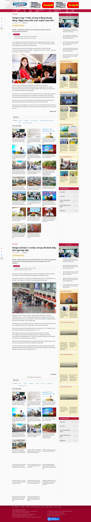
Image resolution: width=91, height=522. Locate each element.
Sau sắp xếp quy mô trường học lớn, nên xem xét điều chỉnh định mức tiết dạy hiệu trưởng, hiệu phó (70, 37)
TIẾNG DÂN (62, 192)
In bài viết (16, 117)
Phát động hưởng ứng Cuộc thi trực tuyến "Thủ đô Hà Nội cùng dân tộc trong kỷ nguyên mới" (33, 219)
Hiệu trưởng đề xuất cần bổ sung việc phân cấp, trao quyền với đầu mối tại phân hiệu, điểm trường (70, 50)
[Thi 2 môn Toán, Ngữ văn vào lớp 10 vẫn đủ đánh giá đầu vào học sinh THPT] (34, 196)
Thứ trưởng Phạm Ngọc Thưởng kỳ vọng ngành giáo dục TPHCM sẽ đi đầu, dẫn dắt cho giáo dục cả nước (18, 156)
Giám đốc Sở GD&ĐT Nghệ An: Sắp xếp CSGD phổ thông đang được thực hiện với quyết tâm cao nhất (49, 203)
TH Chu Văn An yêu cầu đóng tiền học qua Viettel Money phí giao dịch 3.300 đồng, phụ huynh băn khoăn (34, 140)
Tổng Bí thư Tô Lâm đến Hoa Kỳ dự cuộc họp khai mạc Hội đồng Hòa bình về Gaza (64, 84)
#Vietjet (19, 122)
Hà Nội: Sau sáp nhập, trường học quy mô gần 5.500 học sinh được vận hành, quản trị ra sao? (18, 172)
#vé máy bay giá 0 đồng (27, 122)
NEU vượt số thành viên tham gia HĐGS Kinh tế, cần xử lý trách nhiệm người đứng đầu (73, 148)
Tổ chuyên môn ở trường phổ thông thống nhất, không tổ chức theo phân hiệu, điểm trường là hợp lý (70, 30)
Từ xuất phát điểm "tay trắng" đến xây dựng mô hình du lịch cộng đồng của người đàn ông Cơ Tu (73, 181)
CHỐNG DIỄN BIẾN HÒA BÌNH (65, 206)
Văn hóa (67, 10)
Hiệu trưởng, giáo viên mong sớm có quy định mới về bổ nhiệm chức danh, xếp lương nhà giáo (19, 140)
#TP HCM (37, 383)
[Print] (1, 28)
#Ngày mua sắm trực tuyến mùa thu (47, 120)
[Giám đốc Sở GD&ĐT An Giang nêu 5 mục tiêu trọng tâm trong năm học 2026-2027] (49, 149)
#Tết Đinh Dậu (49, 383)
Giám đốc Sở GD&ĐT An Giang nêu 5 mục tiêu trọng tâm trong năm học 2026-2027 (48, 156)
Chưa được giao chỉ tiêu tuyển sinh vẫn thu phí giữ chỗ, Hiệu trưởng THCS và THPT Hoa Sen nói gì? (33, 235)
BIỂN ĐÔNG (62, 210)
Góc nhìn (30, 10)
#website (20, 120)
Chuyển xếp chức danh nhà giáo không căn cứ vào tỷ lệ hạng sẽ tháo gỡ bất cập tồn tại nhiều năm (18, 235)
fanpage (53, 519)
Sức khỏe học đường (57, 10)
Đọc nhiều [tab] (68, 14)
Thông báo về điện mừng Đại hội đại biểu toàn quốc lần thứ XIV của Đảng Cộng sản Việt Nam (73, 84)
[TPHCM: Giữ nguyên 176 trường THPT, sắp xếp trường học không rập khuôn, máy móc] (19, 212)
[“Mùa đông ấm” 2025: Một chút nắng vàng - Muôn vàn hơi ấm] (73, 109)
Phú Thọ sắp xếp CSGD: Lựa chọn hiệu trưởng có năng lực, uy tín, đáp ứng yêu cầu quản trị (71, 56)
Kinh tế (73, 10)
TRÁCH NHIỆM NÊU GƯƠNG (66, 124)
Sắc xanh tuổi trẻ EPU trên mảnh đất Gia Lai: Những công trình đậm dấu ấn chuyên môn (68, 102)
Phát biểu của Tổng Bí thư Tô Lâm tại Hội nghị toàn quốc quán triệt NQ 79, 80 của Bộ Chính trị (68, 71)
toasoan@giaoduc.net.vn (55, 515)
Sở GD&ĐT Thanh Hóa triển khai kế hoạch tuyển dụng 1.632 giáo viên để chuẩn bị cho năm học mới (49, 140)
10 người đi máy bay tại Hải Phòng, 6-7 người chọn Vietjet (25, 38)
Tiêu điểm (25, 10)
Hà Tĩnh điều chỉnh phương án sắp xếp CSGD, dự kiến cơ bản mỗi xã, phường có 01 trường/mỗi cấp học (48, 173)
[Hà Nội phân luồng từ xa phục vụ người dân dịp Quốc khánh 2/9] (49, 181)
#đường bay (31, 383)
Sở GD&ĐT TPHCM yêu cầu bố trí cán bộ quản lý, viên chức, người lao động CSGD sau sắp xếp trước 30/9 (49, 219)
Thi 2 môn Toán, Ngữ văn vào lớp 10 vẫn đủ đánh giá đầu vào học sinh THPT (34, 203)
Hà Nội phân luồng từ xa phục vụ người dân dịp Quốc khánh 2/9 (49, 187)
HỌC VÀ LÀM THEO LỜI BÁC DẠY (67, 92)
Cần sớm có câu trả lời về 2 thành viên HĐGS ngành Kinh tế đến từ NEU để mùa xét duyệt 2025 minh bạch (68, 135)
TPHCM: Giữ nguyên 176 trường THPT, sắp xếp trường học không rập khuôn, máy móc (19, 219)
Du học (50, 10)
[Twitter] (1, 25)
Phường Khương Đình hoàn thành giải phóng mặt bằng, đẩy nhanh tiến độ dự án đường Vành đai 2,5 (34, 156)
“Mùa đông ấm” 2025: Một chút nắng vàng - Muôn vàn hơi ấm (73, 114)
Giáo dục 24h (18, 10)
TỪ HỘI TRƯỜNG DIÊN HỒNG (65, 201)
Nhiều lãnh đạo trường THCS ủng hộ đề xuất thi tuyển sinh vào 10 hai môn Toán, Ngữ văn (34, 172)
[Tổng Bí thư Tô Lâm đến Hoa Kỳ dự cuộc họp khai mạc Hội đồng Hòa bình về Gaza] (64, 78)
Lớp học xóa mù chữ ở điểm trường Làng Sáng (68, 167)
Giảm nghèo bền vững (65, 157)
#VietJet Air (43, 383)
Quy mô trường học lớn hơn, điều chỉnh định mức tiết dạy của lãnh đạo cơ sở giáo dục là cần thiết (71, 43)
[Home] (1, 18)
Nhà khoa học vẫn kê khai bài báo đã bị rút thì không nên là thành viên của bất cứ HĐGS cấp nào (64, 148)
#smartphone (26, 120)
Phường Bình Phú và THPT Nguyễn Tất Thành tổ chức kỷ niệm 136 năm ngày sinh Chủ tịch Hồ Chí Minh (64, 116)
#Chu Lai (20, 383)
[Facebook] (1, 21)
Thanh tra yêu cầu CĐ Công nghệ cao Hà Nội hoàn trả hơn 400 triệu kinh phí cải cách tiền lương (19, 203)
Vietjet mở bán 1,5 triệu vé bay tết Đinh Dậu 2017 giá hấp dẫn (25, 36)
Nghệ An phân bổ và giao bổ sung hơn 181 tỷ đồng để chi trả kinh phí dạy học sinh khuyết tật (18, 188)
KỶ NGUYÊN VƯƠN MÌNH (65, 61)
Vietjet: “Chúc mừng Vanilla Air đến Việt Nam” (22, 269)
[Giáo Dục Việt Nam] (20, 5)
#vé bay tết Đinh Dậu (22, 385)
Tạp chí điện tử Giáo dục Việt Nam (34, 377)
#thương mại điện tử (34, 120)
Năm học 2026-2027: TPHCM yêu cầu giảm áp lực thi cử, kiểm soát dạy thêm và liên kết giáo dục (34, 188)
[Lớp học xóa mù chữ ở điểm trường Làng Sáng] (68, 164)
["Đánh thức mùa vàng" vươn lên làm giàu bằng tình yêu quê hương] (64, 173)
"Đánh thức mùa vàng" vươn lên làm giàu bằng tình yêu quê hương (64, 179)
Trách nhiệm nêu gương (39, 10)
